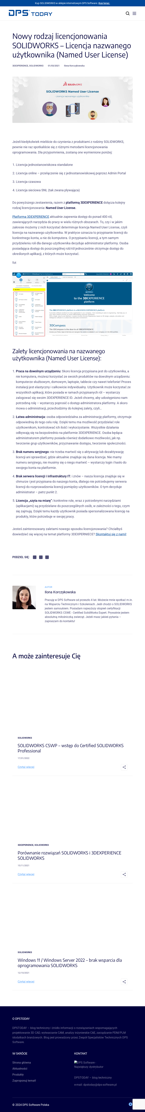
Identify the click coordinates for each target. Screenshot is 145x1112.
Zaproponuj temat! (24, 1080)
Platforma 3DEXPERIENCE (30, 217)
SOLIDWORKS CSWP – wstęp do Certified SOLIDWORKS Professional (71, 748)
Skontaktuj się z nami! (111, 534)
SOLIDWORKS (36, 65)
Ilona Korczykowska (74, 65)
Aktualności (19, 1068)
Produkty (18, 1074)
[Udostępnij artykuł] (124, 767)
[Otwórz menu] (134, 13)
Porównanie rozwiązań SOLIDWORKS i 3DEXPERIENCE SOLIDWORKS (69, 855)
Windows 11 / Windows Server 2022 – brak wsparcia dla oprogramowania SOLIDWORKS (70, 962)
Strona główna (21, 1062)
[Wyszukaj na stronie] (128, 13)
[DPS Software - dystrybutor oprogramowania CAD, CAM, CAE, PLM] (103, 1065)
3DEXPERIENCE (20, 65)
